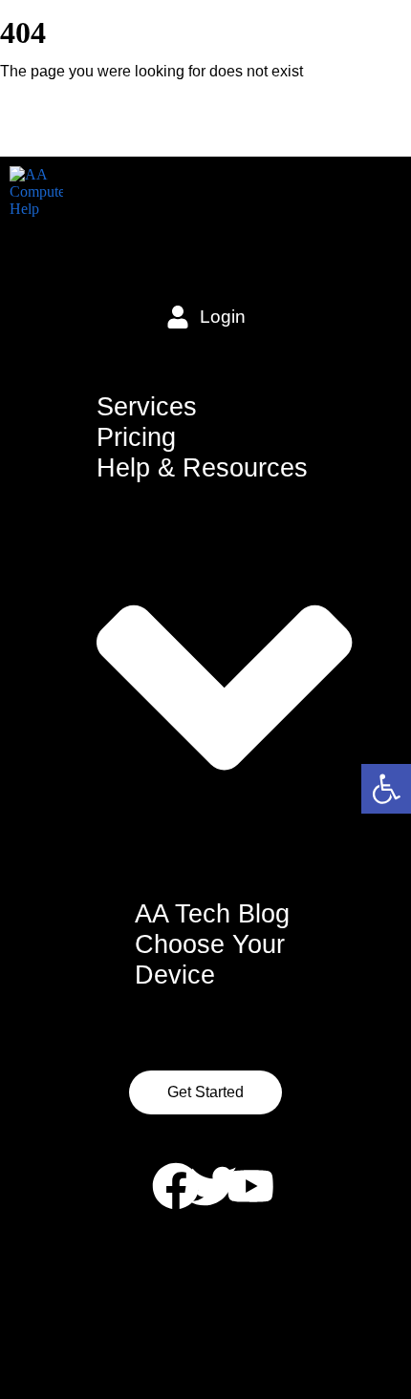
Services (147, 406)
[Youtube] (250, 1186)
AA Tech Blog (212, 913)
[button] (386, 789)
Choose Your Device (210, 959)
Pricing (136, 437)
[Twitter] (213, 1186)
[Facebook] (176, 1186)
